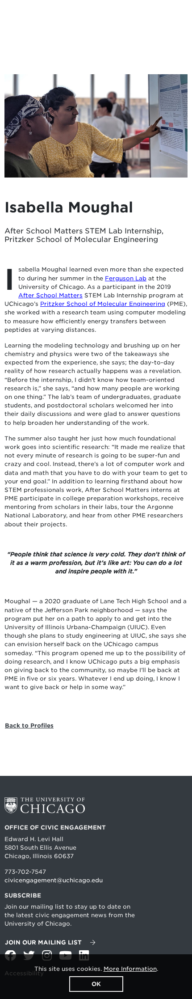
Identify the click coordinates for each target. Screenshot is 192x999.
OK (96, 984)
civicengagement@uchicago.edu (53, 880)
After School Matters (50, 295)
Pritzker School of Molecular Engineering (102, 304)
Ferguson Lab (125, 278)
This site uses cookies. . (96, 968)
